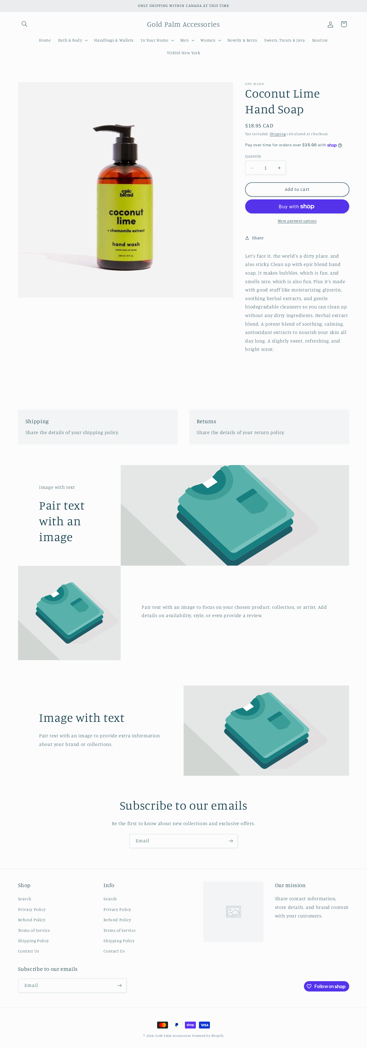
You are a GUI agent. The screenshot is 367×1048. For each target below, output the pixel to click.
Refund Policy (32, 919)
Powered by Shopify (207, 1036)
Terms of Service (34, 930)
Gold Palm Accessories (173, 1036)
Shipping (278, 134)
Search (25, 898)
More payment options (297, 221)
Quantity (253, 156)
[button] (24, 24)
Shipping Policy (33, 940)
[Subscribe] (230, 841)
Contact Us (28, 950)
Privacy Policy (32, 909)
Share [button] (257, 237)
